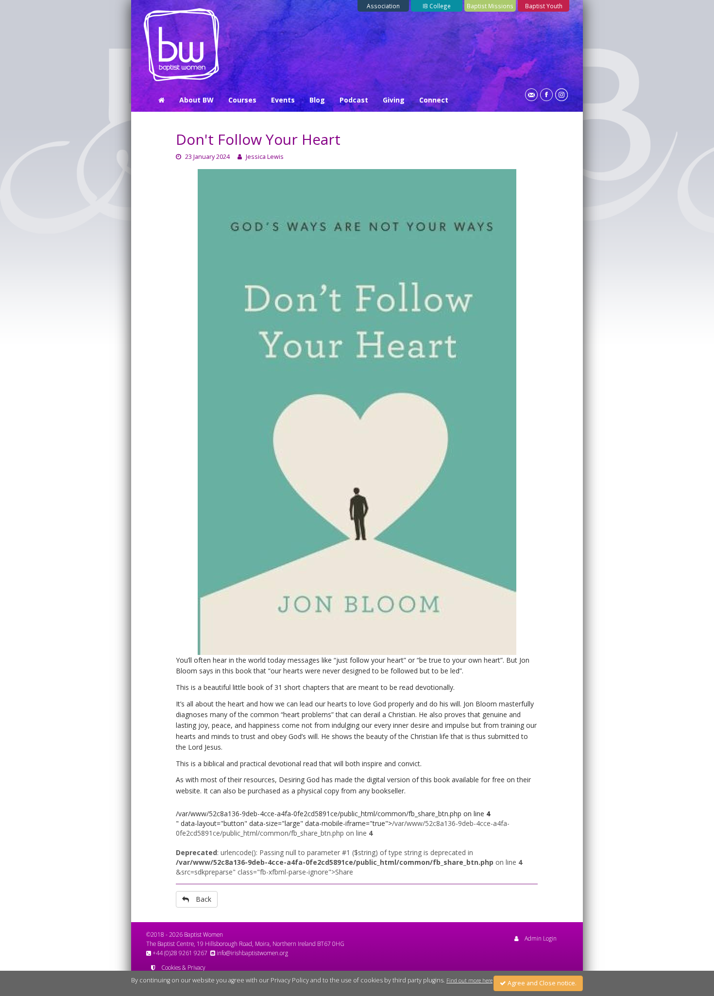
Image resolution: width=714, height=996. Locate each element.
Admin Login (541, 938)
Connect (433, 99)
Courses (242, 99)
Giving (394, 99)
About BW (196, 99)
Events (283, 99)
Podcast (354, 99)
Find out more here (469, 980)
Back (203, 899)
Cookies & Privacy (183, 967)
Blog (317, 99)
